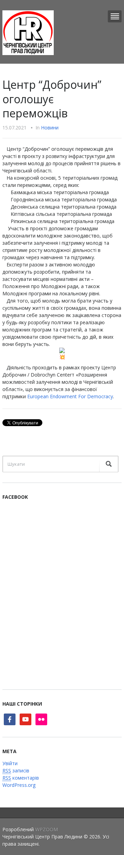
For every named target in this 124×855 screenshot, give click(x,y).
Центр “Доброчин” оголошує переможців (51, 98)
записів (15, 770)
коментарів (20, 777)
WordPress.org (18, 785)
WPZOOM (46, 829)
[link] (70, 396)
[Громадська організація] (28, 32)
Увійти (10, 763)
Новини (50, 127)
